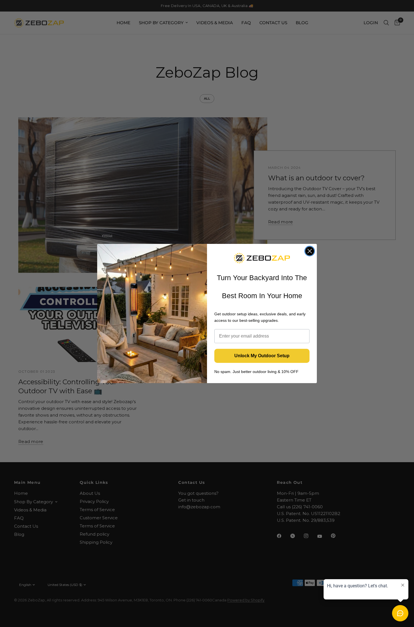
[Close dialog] (310, 251)
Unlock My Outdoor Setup (262, 355)
